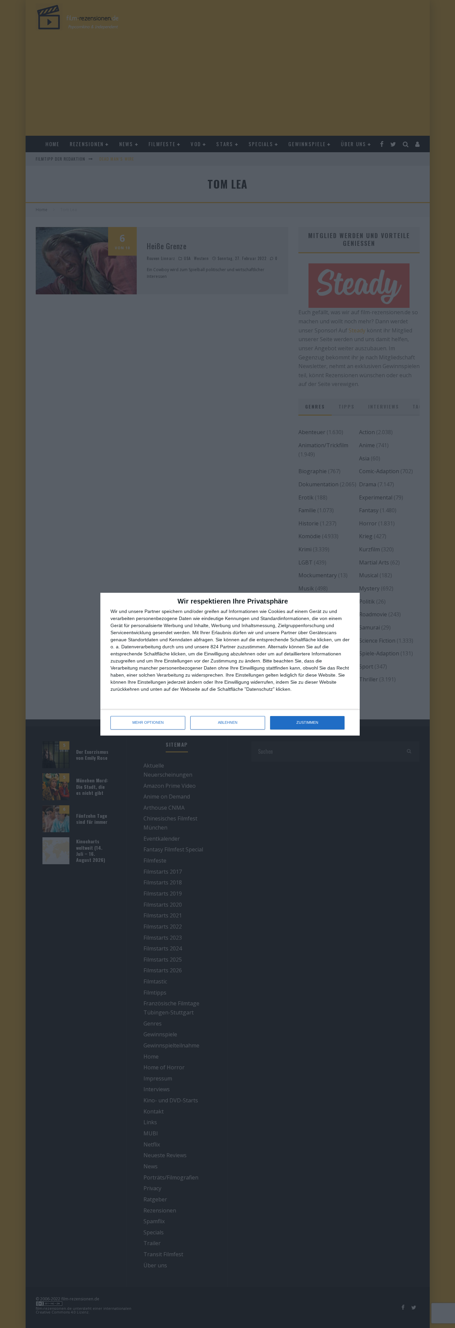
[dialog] (230, 664)
